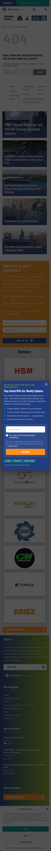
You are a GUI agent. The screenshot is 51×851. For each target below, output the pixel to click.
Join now (25, 451)
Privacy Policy (13, 446)
